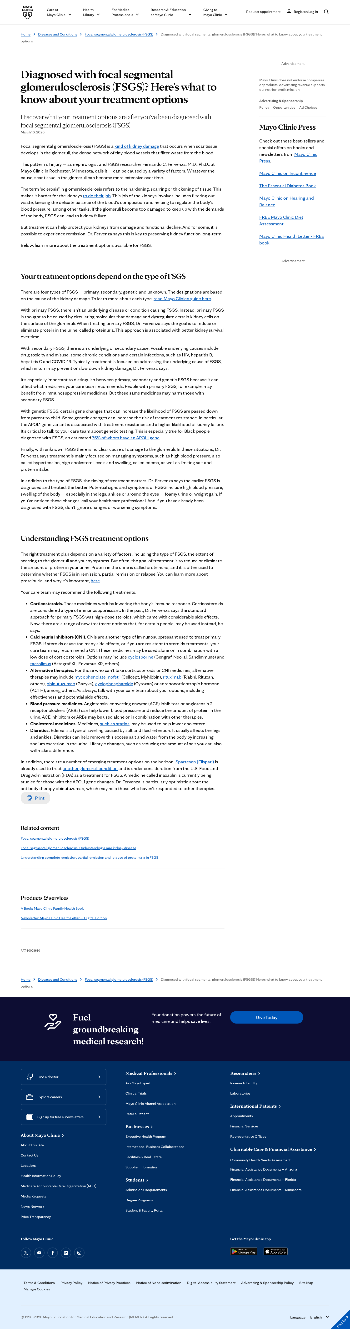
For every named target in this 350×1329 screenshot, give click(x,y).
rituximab (172, 677)
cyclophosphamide (114, 683)
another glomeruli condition (90, 768)
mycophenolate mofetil (97, 677)
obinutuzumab (61, 683)
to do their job (97, 195)
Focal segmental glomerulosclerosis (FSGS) (119, 34)
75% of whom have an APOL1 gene (126, 438)
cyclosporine (140, 657)
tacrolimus (40, 663)
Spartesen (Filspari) (194, 762)
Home (25, 34)
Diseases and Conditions (57, 34)
